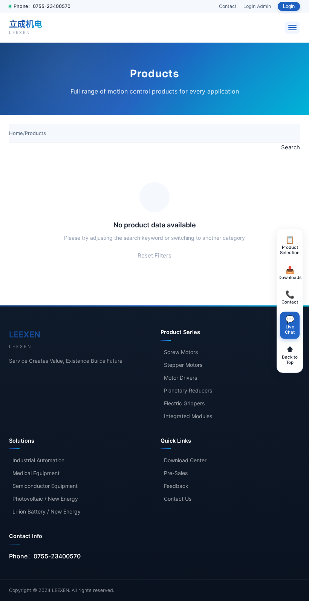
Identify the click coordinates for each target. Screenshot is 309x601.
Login (289, 6)
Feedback (176, 486)
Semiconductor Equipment (45, 486)
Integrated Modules (188, 416)
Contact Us (177, 498)
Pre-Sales (176, 473)
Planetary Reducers (188, 390)
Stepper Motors (183, 365)
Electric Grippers (184, 403)
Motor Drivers (180, 377)
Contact (228, 6)
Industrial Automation (38, 460)
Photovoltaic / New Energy (45, 498)
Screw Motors (181, 352)
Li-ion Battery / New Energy (46, 511)
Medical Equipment (36, 473)
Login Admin (257, 6)
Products (35, 133)
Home (16, 133)
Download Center (185, 460)
